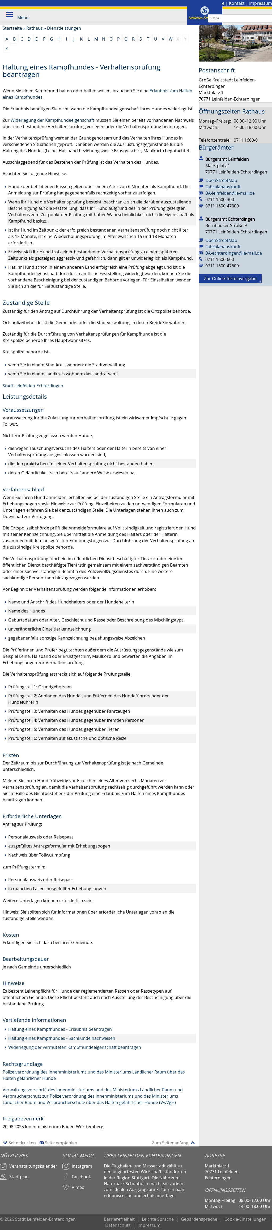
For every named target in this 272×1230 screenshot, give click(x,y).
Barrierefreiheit (119, 1219)
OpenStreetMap (221, 180)
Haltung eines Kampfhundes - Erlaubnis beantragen (60, 1029)
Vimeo (78, 1187)
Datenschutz (117, 1225)
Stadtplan (19, 1177)
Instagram (82, 1166)
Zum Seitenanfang (170, 1143)
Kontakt (237, 3)
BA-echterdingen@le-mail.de (233, 253)
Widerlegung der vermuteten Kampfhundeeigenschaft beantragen (74, 1047)
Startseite (12, 28)
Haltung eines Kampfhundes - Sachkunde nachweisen (61, 1038)
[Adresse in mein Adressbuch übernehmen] (201, 158)
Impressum (260, 3)
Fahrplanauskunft (223, 187)
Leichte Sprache (158, 1219)
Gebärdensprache (199, 1219)
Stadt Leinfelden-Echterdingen (33, 386)
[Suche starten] (268, 18)
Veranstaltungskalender (33, 1166)
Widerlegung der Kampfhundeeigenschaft (52, 120)
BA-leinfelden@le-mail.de (230, 193)
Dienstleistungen (64, 28)
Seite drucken (22, 1143)
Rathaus (34, 28)
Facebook (81, 1177)
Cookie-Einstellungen (245, 1219)
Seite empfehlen (61, 1143)
